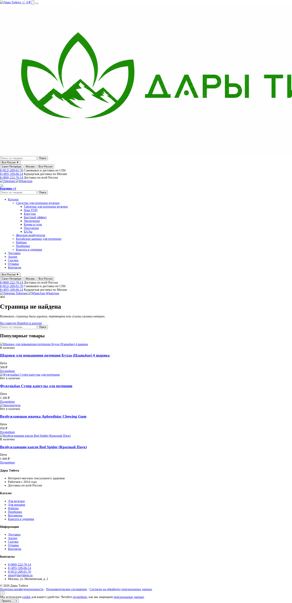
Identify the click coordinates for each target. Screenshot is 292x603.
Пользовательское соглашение (66, 589)
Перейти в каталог (29, 323)
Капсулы (30, 213)
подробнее (80, 597)
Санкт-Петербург (12, 166)
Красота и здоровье (29, 249)
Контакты (14, 267)
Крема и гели (33, 224)
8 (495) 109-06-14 (11, 174)
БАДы (28, 231)
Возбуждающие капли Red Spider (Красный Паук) (43, 447)
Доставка (14, 253)
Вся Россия (45, 166)
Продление (31, 228)
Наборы (21, 242)
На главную (8, 323)
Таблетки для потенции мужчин (46, 206)
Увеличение (32, 221)
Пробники (23, 246)
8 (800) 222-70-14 (11, 177)
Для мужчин (16, 501)
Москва (30, 166)
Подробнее (7, 371)
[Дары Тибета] (11, 2)
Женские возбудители (30, 235)
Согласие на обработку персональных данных (121, 589)
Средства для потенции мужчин (38, 203)
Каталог (13, 199)
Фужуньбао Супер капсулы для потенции (36, 386)
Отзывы (13, 264)
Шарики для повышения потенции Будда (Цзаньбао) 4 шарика (55, 355)
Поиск (42, 158)
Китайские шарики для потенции (38, 238)
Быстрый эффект (35, 217)
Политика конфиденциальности (22, 589)
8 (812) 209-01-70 (11, 170)
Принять (7, 600)
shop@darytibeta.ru (20, 575)
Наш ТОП (31, 210)
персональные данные (129, 597)
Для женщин (16, 504)
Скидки (13, 260)
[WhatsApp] (24, 181)
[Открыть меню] (37, 3)
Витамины (15, 515)
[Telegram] (8, 181)
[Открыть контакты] (33, 2)
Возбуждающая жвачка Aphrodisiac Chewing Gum (43, 416)
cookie (26, 597)
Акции (12, 256)
